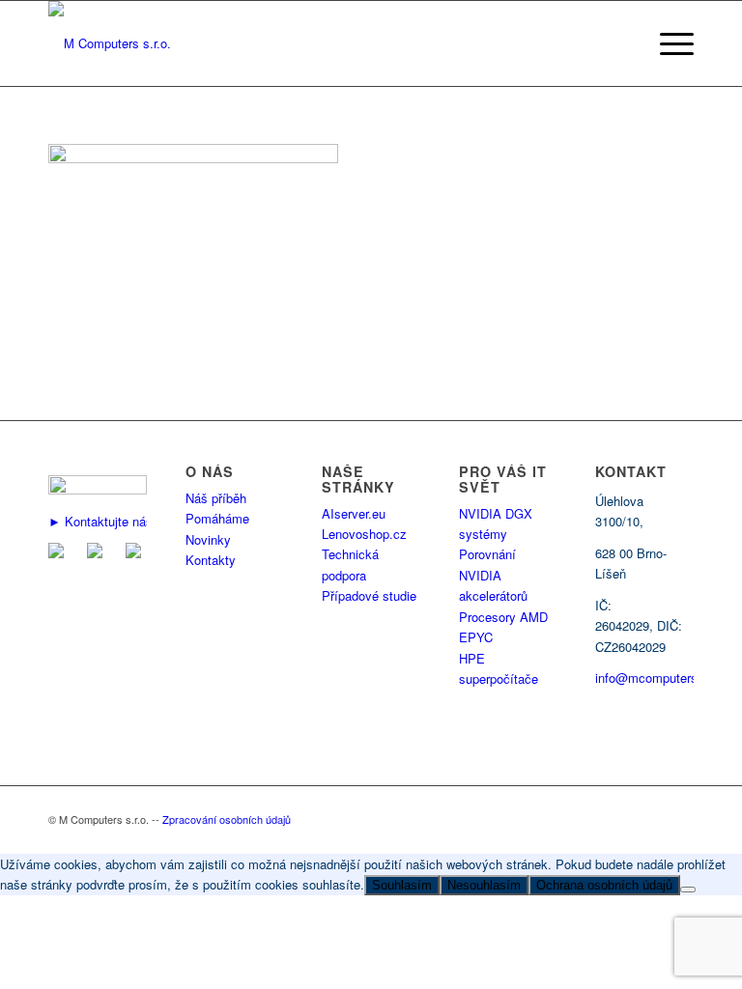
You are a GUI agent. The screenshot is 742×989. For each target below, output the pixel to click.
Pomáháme (217, 518)
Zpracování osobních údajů (226, 819)
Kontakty (211, 560)
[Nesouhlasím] (688, 889)
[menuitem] (672, 43)
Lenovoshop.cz (364, 533)
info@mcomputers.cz (655, 677)
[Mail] (59, 553)
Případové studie (369, 595)
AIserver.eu (353, 513)
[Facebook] (98, 553)
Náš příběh (216, 498)
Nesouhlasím (484, 885)
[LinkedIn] (137, 553)
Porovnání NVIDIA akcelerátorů (493, 575)
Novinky (208, 539)
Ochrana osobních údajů (604, 885)
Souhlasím (402, 885)
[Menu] (672, 43)
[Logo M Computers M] (109, 43)
